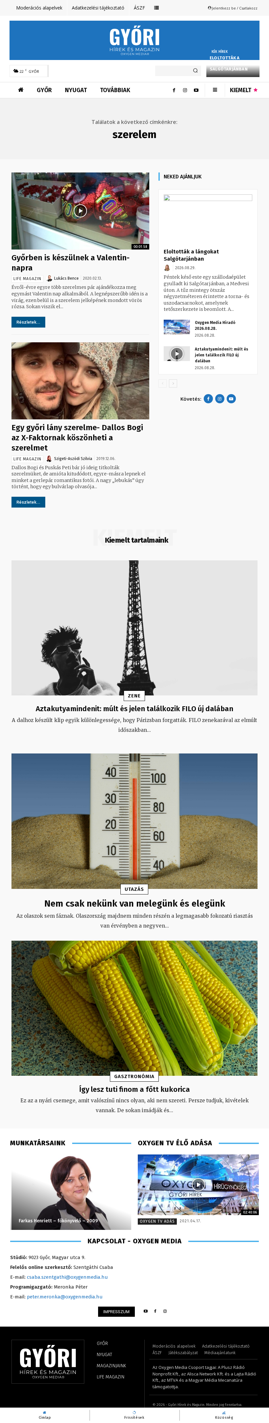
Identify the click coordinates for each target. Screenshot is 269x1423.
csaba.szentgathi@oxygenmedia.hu (67, 1277)
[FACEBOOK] (155, 1311)
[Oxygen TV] (198, 1184)
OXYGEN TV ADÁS (157, 1221)
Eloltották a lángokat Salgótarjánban (229, 63)
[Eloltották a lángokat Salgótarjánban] (208, 219)
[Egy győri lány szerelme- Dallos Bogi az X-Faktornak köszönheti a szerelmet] (80, 380)
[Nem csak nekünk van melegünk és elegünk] (134, 821)
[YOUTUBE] (145, 1311)
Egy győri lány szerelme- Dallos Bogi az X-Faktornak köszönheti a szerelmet (77, 437)
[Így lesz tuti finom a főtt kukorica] (134, 1008)
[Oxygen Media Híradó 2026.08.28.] (177, 327)
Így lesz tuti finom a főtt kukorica (134, 1089)
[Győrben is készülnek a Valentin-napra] (80, 211)
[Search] (195, 71)
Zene (134, 696)
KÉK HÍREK (220, 52)
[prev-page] (162, 383)
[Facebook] (174, 90)
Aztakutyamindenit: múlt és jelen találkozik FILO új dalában (221, 355)
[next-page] (173, 383)
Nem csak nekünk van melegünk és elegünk (134, 903)
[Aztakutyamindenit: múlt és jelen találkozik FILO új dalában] (177, 353)
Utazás (134, 889)
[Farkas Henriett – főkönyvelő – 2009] (70, 1192)
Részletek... (28, 322)
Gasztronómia (134, 1076)
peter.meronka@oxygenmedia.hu (65, 1297)
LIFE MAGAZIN (27, 278)
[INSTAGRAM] (165, 1311)
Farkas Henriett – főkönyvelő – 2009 (56, 1221)
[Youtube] (196, 90)
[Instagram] (185, 90)
